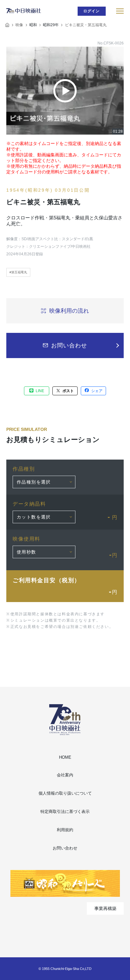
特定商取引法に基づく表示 (65, 811)
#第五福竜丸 (18, 272)
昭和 (33, 25)
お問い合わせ (65, 848)
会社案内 (65, 775)
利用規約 (65, 829)
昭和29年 (51, 25)
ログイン (91, 11)
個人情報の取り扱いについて (65, 793)
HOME (65, 757)
